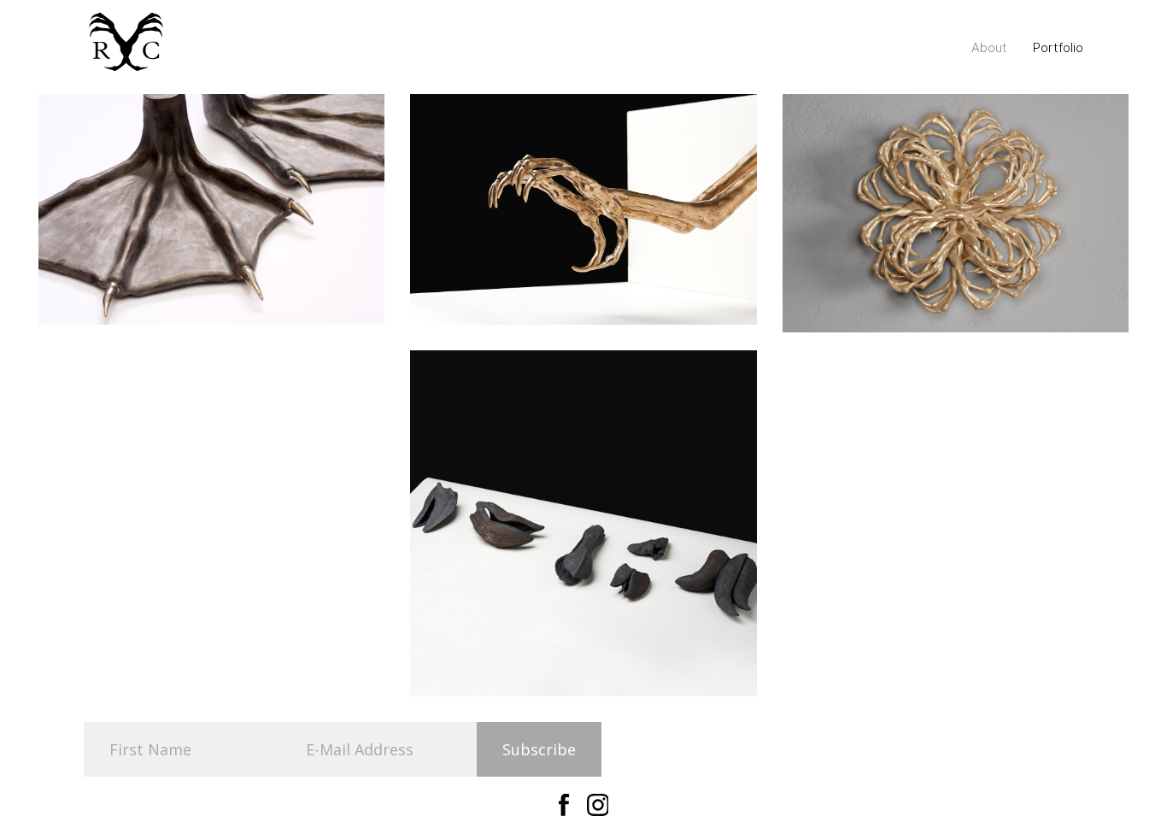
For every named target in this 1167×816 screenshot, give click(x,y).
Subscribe (539, 749)
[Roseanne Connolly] (126, 43)
